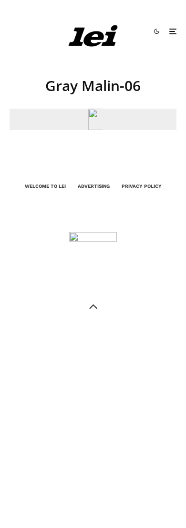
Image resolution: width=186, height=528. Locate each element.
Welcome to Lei (45, 186)
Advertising (94, 186)
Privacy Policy (142, 186)
